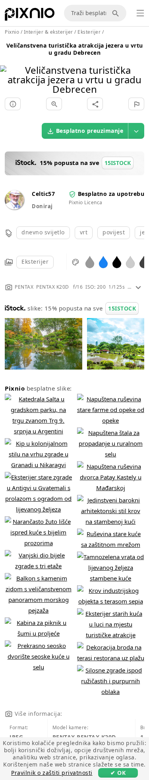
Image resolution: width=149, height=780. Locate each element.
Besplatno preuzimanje (90, 130)
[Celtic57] (14, 207)
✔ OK (118, 772)
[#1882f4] (103, 261)
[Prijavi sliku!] (136, 104)
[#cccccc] (130, 261)
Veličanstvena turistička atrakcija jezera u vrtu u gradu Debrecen (74, 49)
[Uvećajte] (54, 104)
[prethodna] (9, 69)
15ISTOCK (122, 308)
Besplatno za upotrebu (111, 193)
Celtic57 (43, 193)
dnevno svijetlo (43, 232)
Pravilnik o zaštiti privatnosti (52, 772)
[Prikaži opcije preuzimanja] (136, 131)
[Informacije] (13, 104)
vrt (84, 232)
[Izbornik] (140, 13)
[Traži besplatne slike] (117, 13)
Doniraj (42, 206)
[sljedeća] (140, 69)
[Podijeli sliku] (95, 104)
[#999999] (90, 261)
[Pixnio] (29, 16)
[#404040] (144, 261)
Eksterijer (34, 261)
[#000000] (117, 261)
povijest (114, 232)
